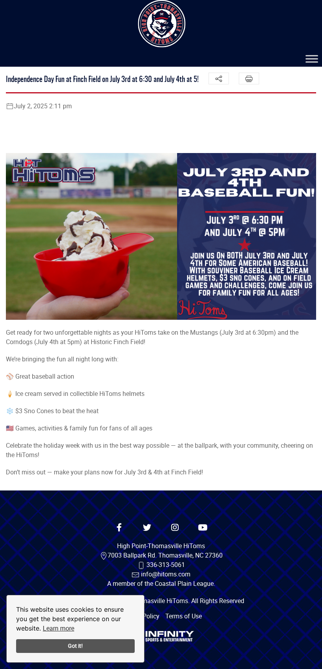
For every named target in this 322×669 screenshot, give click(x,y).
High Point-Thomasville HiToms (161, 545)
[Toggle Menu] (312, 58)
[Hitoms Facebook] (119, 527)
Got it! (75, 645)
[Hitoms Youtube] (203, 527)
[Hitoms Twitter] (147, 527)
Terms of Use (183, 616)
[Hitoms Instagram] (175, 527)
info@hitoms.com (165, 574)
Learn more (58, 628)
